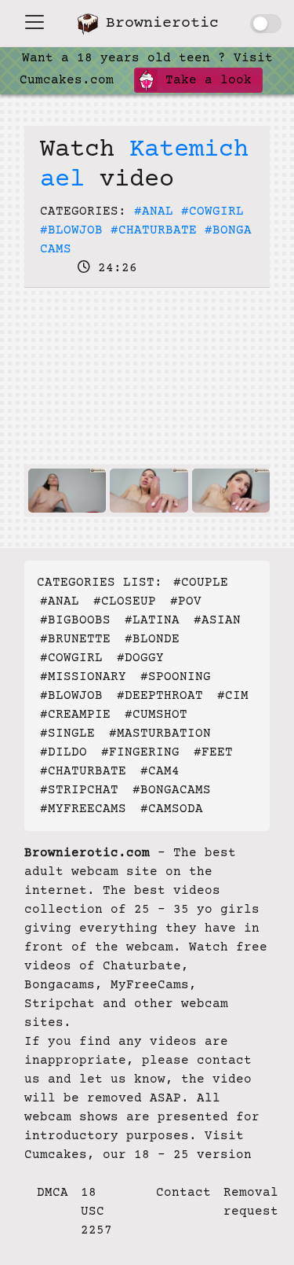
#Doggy (140, 658)
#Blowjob (71, 230)
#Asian (217, 620)
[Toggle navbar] (34, 22)
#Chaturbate (154, 230)
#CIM (233, 696)
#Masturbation (160, 733)
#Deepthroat (160, 696)
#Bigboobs (75, 620)
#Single (67, 733)
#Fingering (140, 752)
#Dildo (63, 752)
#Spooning (175, 677)
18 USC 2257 (96, 1211)
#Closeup (124, 601)
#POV (185, 601)
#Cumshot (156, 715)
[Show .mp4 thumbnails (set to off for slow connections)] (265, 23)
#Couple (200, 583)
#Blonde (152, 639)
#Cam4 (160, 771)
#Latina (152, 620)
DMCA (52, 1193)
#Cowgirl (212, 211)
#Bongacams (171, 790)
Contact (183, 1193)
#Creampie (75, 715)
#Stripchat (79, 790)
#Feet (213, 752)
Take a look (205, 80)
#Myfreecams (83, 809)
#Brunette (75, 639)
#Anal (153, 211)
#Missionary (83, 677)
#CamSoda (171, 809)
